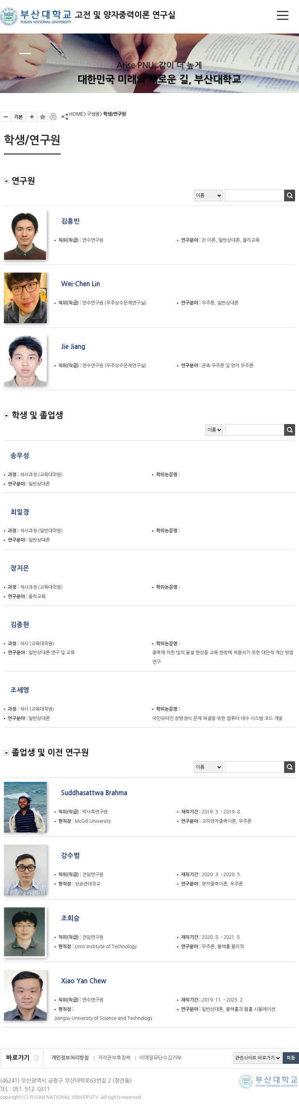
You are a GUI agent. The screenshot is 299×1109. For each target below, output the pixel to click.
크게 (31, 117)
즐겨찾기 (42, 117)
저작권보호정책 (114, 1057)
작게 (5, 117)
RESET (18, 117)
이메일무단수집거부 (160, 1057)
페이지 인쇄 (54, 117)
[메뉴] (282, 17)
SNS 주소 (64, 116)
